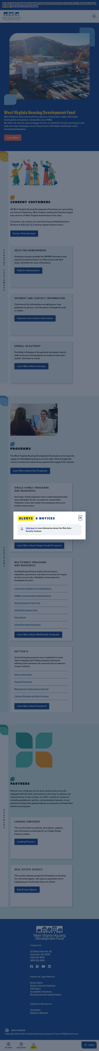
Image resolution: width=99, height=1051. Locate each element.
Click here (30, 528)
